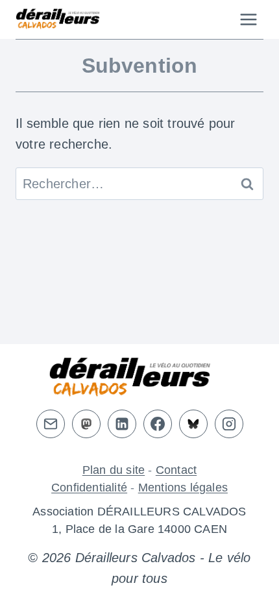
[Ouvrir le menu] (248, 19)
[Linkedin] (122, 424)
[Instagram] (229, 424)
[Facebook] (157, 424)
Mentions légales (183, 487)
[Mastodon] (86, 424)
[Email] (50, 424)
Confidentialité (89, 487)
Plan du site (113, 469)
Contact (176, 469)
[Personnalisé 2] (193, 424)
